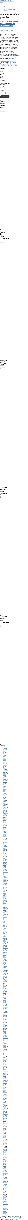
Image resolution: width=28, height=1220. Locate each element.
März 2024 (4, 830)
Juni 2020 (4, 954)
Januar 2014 (4, 1171)
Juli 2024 (4, 819)
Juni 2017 (4, 1055)
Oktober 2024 (5, 810)
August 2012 (5, 1213)
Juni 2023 (4, 855)
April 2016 (4, 1095)
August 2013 (5, 1185)
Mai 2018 (4, 1024)
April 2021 (4, 929)
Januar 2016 (4, 1103)
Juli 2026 (4, 751)
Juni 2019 (4, 988)
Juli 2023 (4, 853)
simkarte (2, 65)
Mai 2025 (4, 791)
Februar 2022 (5, 900)
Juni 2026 (4, 754)
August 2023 (5, 850)
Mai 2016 (4, 1092)
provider (7, 64)
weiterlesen (11, 58)
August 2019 (5, 982)
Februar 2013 (5, 1201)
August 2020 (5, 951)
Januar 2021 (4, 937)
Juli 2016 (4, 1086)
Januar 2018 (4, 1035)
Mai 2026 (4, 757)
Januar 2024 (4, 836)
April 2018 (4, 1027)
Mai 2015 (4, 1126)
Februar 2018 (5, 1033)
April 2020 (4, 960)
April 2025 (4, 794)
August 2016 (5, 1083)
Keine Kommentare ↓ (6, 31)
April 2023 (4, 861)
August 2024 (5, 816)
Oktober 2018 (5, 1010)
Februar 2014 (5, 1168)
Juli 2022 (4, 886)
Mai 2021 (4, 926)
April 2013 (4, 1196)
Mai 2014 (4, 1159)
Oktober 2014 (5, 1145)
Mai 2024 (4, 824)
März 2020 (4, 962)
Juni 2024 (4, 822)
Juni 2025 (4, 788)
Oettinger (2, 64)
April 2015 (4, 1128)
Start (4, 6)
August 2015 (5, 1117)
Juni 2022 (4, 889)
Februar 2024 (5, 833)
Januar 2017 (4, 1069)
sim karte (14, 64)
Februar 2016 (5, 1100)
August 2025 (5, 782)
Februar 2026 (5, 765)
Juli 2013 (4, 1187)
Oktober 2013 (5, 1179)
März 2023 (4, 864)
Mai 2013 (4, 1193)
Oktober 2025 (5, 777)
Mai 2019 (4, 990)
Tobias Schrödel (4, 30)
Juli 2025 (4, 785)
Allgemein (12, 61)
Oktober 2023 (5, 844)
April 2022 (4, 895)
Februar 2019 (5, 999)
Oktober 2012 (5, 1207)
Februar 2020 (5, 965)
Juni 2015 (4, 1123)
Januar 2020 (4, 968)
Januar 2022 (4, 903)
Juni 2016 (4, 1089)
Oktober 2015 (5, 1111)
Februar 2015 (5, 1134)
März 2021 (4, 931)
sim (11, 64)
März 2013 (4, 1199)
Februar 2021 (5, 934)
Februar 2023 (5, 867)
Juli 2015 (4, 1120)
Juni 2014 (4, 1156)
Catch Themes (14, 1219)
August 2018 (5, 1016)
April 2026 (4, 760)
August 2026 (5, 749)
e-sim (11, 62)
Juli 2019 (4, 985)
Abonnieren (5, 96)
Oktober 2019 (5, 976)
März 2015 (4, 1131)
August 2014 (5, 1151)
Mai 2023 (4, 858)
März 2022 (4, 898)
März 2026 (4, 763)
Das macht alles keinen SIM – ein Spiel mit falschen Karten (9, 23)
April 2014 (4, 1162)
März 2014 (4, 1165)
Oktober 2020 (5, 945)
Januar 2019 (4, 1002)
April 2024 (4, 827)
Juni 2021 (4, 923)
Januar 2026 (4, 768)
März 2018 (4, 1030)
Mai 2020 (4, 957)
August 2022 (5, 884)
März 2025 (4, 796)
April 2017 (4, 1061)
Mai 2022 (4, 892)
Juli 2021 (4, 920)
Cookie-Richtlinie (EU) (9, 9)
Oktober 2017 (5, 1044)
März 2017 (4, 1064)
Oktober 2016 (5, 1078)
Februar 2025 (5, 799)
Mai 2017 (4, 1058)
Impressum (5, 10)
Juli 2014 (4, 1154)
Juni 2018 (4, 1021)
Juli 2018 (4, 1019)
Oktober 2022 (5, 878)
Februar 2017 (5, 1066)
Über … (5, 7)
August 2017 (5, 1050)
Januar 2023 (4, 870)
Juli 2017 (4, 1052)
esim (14, 62)
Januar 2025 (4, 802)
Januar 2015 (4, 1137)
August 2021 (5, 917)
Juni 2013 (4, 1190)
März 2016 (4, 1097)
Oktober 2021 (5, 912)
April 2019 (4, 993)
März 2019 (4, 996)
